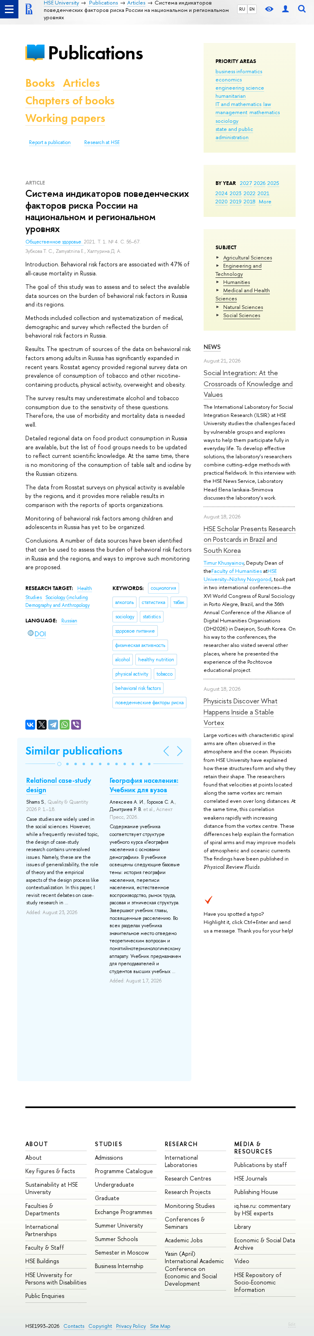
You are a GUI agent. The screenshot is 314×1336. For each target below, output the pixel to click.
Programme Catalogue (124, 1171)
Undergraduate (114, 1184)
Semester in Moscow (122, 1252)
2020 (221, 201)
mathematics (264, 112)
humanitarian (230, 95)
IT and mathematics (238, 104)
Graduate (107, 1198)
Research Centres (188, 1178)
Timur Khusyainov (224, 562)
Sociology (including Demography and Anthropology (57, 601)
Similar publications (73, 750)
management (231, 112)
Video (241, 1261)
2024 (221, 193)
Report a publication (50, 142)
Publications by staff (260, 1165)
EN (252, 9)
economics (228, 79)
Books (40, 83)
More (265, 201)
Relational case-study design (58, 785)
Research (181, 1144)
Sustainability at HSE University (51, 1188)
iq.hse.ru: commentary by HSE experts (262, 1209)
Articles (81, 83)
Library (242, 1226)
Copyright (100, 1325)
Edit (292, 1324)
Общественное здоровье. (54, 242)
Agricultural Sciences (247, 257)
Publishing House (256, 1192)
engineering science (239, 87)
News (212, 346)
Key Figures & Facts (50, 1171)
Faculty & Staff (44, 1247)
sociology (226, 120)
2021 (263, 193)
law (267, 104)
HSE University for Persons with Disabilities (55, 1278)
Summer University (119, 1225)
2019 (236, 201)
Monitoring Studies (190, 1206)
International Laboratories (181, 1161)
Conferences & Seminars (185, 1222)
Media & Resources (253, 1147)
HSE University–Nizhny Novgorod (240, 575)
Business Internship (119, 1266)
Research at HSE (102, 142)
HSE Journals (250, 1178)
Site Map (160, 1325)
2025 (273, 183)
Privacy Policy (131, 1325)
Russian (69, 620)
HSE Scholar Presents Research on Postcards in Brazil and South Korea (250, 539)
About (36, 1144)
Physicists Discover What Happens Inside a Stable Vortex (241, 711)
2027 (246, 183)
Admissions (109, 1157)
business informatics (238, 71)
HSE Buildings (42, 1261)
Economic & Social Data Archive (264, 1243)
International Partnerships (41, 1230)
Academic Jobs (183, 1240)
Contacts (73, 1325)
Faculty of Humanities (236, 571)
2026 (259, 183)
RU (242, 9)
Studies (108, 1144)
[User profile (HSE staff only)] (285, 9)
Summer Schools (116, 1239)
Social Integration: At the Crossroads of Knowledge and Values (248, 383)
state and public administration (234, 133)
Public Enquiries (44, 1296)
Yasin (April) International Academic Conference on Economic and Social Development (194, 1268)
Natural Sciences (243, 307)
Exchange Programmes (123, 1212)
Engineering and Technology (238, 269)
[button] (59, 764)
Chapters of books (69, 100)
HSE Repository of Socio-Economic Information (258, 1282)
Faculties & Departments (42, 1209)
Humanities (236, 282)
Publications (95, 52)
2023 (236, 193)
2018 (250, 201)
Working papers (65, 118)
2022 (250, 193)
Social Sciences (241, 315)
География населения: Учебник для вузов (144, 785)
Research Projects (188, 1192)
